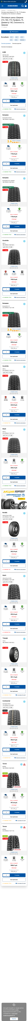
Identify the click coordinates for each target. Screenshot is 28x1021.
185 (16, 37)
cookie (17, 1009)
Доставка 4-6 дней (21, 695)
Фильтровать (15, 31)
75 (11, 40)
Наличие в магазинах (21, 109)
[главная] (13, 6)
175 (11, 37)
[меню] (2, 6)
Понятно (14, 1018)
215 (22, 37)
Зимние (22, 40)
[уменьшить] (4, 101)
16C (16, 40)
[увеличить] (9, 101)
